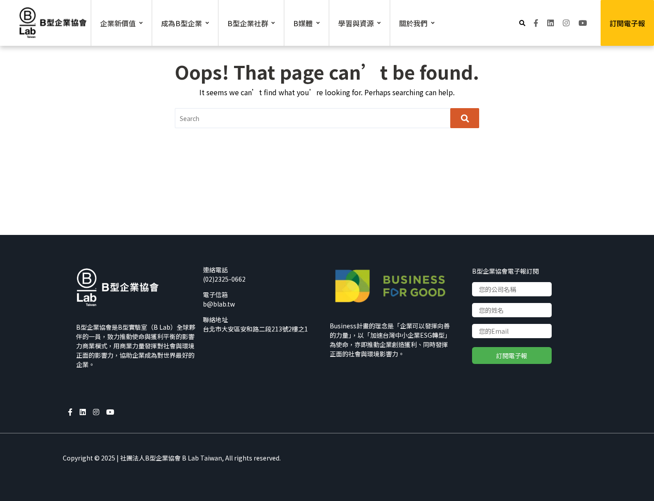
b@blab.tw (219, 303)
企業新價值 (118, 23)
